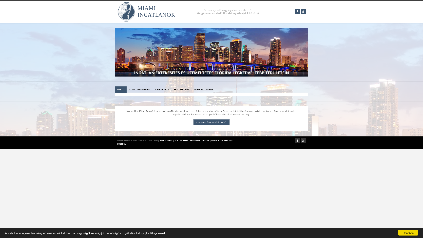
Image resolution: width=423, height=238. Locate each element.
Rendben (408, 233)
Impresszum (166, 140)
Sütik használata (199, 140)
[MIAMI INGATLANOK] (147, 16)
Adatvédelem (181, 140)
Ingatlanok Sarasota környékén (211, 121)
